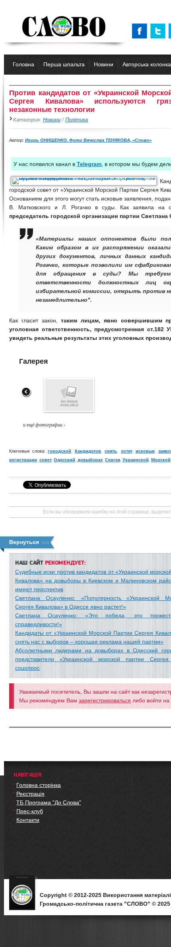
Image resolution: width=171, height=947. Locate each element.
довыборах (90, 459)
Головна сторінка (38, 785)
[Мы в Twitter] (159, 31)
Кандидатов (88, 451)
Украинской (135, 459)
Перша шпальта (64, 64)
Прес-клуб (29, 811)
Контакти (27, 820)
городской (59, 451)
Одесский (64, 459)
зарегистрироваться (105, 700)
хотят (126, 451)
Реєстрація (30, 794)
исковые (145, 451)
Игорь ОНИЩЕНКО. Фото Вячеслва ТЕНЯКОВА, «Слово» (88, 140)
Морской (161, 459)
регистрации (23, 459)
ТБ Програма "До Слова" (48, 802)
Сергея (112, 459)
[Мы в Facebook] (141, 31)
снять (111, 451)
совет (45, 459)
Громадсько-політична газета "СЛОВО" (64, 27)
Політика (76, 120)
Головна (23, 64)
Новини (103, 64)
